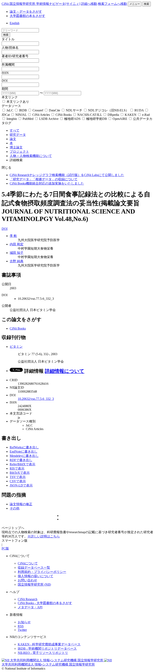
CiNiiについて (28, 563)
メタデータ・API (30, 607)
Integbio (12, 118)
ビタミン (16, 346)
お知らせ (24, 622)
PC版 (5, 548)
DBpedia (113, 114)
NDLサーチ (74, 110)
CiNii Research (27, 599)
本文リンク (10, 97)
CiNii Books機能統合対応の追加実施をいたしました (47, 183)
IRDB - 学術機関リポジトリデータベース (47, 648)
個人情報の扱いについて (35, 576)
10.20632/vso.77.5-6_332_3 (36, 398)
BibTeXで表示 (20, 472)
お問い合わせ (27, 580)
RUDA (139, 110)
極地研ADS (72, 118)
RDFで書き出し (21, 460)
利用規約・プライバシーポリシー (42, 571)
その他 (14, 508)
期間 (5, 88)
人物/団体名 (10, 47)
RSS (21, 626)
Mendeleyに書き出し (24, 455)
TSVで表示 (18, 477)
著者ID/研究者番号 (15, 56)
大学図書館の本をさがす (27, 16)
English (14, 23)
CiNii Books (63, 114)
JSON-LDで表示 (21, 485)
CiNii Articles (41, 114)
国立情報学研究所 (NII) (34, 584)
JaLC (10, 110)
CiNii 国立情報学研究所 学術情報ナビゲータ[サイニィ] (41, 3)
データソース (11, 106)
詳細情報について (64, 371)
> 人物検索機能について (34, 156)
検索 (146, 3)
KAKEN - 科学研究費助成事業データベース (49, 644)
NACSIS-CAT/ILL (89, 114)
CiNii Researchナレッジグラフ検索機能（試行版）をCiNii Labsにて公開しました (67, 175)
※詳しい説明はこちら (43, 536)
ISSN (5, 73)
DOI (4, 80)
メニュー (134, 3)
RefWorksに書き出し (24, 447)
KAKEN (130, 114)
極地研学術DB (96, 118)
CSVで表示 (18, 481)
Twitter (22, 630)
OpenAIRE (120, 118)
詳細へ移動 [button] (89, 3)
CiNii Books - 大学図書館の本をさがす (45, 603)
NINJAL (21, 114)
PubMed (28, 118)
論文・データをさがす (26, 11)
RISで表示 (17, 468)
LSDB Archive (48, 118)
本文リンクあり (17, 101)
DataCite (54, 110)
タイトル (8, 39)
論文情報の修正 (21, 504)
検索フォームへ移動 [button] (112, 3)
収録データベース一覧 (34, 567)
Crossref (38, 110)
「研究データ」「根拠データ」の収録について (44, 179)
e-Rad (145, 114)
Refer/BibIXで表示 (22, 464)
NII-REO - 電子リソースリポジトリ (43, 652)
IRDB (23, 110)
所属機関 (8, 64)
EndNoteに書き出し (23, 451)
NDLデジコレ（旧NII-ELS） (108, 110)
